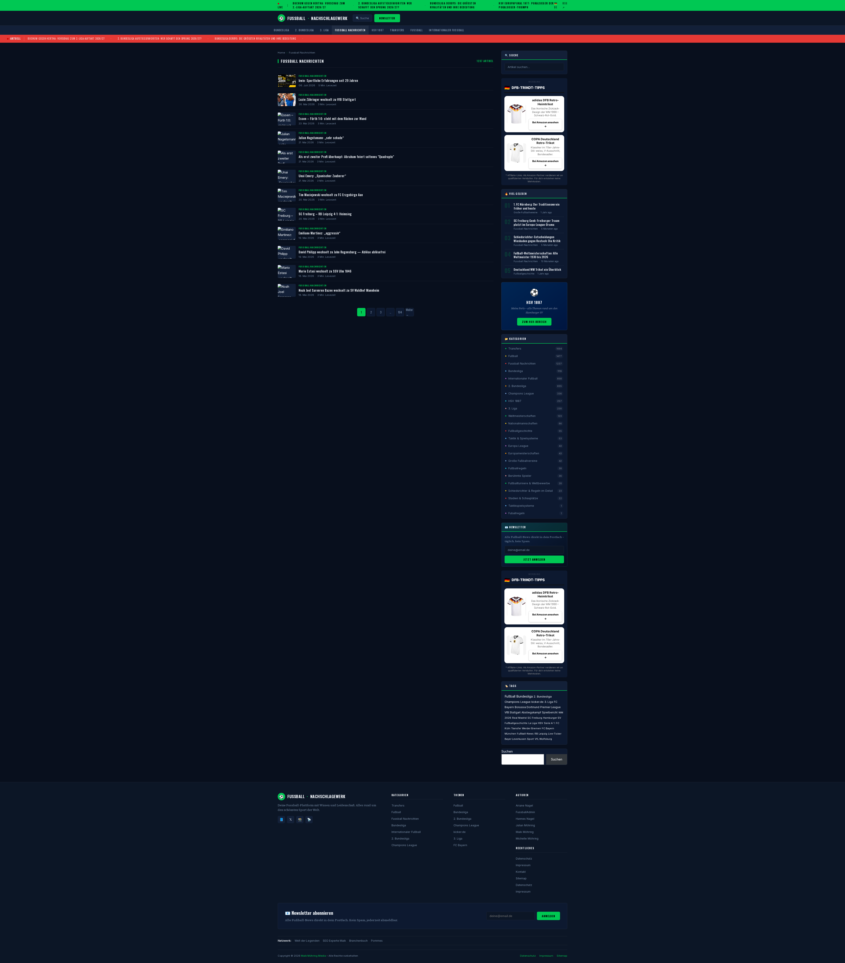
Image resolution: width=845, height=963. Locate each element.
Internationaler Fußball (446, 30)
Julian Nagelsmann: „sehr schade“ (321, 137)
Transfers (397, 30)
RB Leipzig (541, 733)
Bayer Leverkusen (515, 738)
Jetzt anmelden (534, 559)
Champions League (518, 701)
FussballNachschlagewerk (313, 18)
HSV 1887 (378, 30)
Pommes (377, 940)
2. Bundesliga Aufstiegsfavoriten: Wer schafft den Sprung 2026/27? (385, 5)
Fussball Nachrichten (350, 30)
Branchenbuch (358, 940)
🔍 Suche (362, 18)
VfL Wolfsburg (543, 738)
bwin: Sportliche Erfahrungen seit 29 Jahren (328, 80)
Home (281, 52)
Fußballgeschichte (524, 273)
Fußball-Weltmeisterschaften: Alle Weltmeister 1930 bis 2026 (536, 255)
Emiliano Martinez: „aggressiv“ (319, 233)
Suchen (507, 751)
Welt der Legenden (307, 940)
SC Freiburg (534, 717)
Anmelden (548, 916)
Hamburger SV (552, 717)
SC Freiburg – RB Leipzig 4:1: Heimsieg (325, 214)
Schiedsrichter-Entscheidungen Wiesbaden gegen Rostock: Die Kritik (537, 239)
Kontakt (521, 871)
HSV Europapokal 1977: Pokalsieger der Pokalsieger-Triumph (526, 5)
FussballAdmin (525, 812)
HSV (540, 723)
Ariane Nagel (524, 805)
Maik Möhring (525, 832)
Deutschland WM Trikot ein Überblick (537, 269)
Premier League (550, 707)
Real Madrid (519, 717)
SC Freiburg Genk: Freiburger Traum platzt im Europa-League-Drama (536, 222)
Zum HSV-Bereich (534, 322)
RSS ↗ (564, 5)
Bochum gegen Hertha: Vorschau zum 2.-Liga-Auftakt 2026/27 (319, 5)
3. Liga (324, 30)
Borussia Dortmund (527, 707)
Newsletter (387, 18)
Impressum (523, 865)
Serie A (548, 723)
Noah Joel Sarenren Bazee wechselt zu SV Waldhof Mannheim (339, 290)
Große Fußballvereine (525, 212)
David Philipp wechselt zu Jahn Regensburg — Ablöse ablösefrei (342, 252)
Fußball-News (525, 733)
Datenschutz (524, 858)
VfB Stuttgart (513, 712)
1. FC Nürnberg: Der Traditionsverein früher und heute (537, 206)
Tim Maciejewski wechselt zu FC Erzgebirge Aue (331, 194)
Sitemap (521, 878)
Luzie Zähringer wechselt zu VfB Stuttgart (327, 99)
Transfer (516, 728)
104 (400, 312)
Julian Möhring (525, 825)
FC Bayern (460, 845)
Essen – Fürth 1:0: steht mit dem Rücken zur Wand (332, 118)
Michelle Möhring (527, 838)
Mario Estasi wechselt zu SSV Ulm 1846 (325, 271)
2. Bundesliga (304, 30)
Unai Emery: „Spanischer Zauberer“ (322, 175)
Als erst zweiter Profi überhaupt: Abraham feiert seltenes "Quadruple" (346, 156)
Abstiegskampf (531, 712)
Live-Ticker (554, 733)
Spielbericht (550, 712)
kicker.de (537, 701)
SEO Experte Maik (334, 940)
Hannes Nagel (525, 818)
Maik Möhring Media (313, 955)
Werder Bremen (531, 728)
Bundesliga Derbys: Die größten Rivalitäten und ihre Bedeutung (453, 5)
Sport (530, 738)
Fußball (416, 30)
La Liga (532, 723)
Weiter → (409, 312)
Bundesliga (281, 30)
